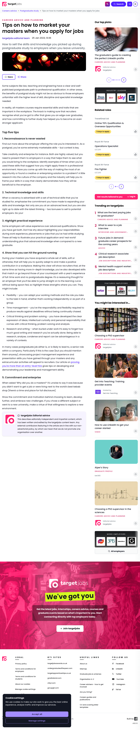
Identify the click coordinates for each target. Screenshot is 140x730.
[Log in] (129, 4)
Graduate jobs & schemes (90, 674)
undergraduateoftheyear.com (60, 668)
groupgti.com (53, 688)
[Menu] (135, 4)
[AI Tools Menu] (107, 4)
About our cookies (22, 684)
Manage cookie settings (25, 689)
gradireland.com (55, 678)
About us (83, 664)
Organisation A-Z (87, 679)
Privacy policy (21, 664)
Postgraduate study (29, 10)
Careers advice (9, 10)
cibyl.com (52, 683)
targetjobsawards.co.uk (57, 663)
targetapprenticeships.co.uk (59, 673)
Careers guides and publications (88, 698)
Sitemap (83, 669)
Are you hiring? (86, 692)
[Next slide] (123, 79)
